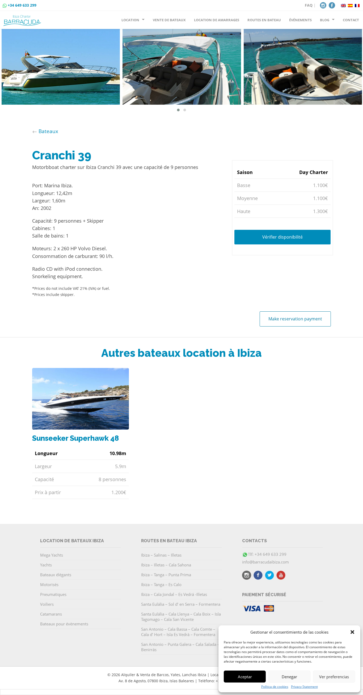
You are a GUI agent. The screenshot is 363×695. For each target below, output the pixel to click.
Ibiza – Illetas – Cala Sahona (166, 564)
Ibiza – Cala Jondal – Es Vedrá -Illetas (174, 594)
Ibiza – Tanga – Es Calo (161, 584)
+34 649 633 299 (22, 5)
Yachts (46, 564)
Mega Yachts (51, 555)
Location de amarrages (216, 20)
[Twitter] (269, 576)
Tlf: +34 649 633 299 (267, 554)
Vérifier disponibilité (282, 237)
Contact (351, 20)
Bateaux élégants (55, 574)
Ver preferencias (334, 676)
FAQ (309, 5)
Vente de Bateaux (169, 20)
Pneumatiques (53, 594)
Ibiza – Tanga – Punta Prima (166, 574)
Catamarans (51, 614)
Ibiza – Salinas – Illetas (161, 555)
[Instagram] (323, 5)
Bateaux (48, 131)
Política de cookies (274, 686)
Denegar (289, 676)
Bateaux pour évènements (64, 623)
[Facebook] (332, 5)
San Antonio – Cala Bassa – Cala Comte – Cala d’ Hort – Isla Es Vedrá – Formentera (178, 631)
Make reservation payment (295, 319)
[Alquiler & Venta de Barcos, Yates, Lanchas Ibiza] (23, 18)
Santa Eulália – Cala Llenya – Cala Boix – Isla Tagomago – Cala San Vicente (181, 616)
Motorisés (49, 584)
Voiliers (47, 604)
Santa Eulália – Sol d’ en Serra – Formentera (180, 604)
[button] (352, 632)
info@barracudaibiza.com (265, 562)
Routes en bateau (264, 20)
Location (130, 20)
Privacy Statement (304, 686)
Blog (324, 20)
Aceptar (245, 676)
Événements (300, 20)
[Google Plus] (280, 576)
